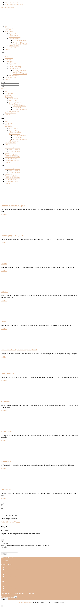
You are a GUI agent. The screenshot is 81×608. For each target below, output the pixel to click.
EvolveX (4, 292)
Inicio (6, 26)
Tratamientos (9, 28)
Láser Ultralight (7, 373)
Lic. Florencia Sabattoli (20, 44)
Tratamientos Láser (11, 158)
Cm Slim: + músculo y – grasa (13, 206)
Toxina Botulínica (14, 151)
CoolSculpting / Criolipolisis (12, 235)
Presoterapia (6, 461)
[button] (40, 53)
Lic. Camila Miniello (19, 40)
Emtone (4, 264)
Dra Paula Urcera (10, 47)
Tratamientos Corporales (12, 157)
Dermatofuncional (14, 38)
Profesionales (9, 31)
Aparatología (9, 153)
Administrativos (14, 46)
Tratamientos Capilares (12, 160)
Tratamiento (4, 543)
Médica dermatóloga (15, 37)
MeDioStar (5, 401)
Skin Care (8, 30)
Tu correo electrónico (7, 597)
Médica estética (13, 33)
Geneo (3, 322)
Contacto (7, 49)
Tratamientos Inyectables (12, 148)
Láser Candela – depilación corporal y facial (19, 350)
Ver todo (7, 162)
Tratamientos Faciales (11, 155)
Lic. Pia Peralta (17, 42)
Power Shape (6, 431)
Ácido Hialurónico (14, 149)
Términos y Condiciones (24, 602)
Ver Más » (4, 214)
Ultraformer (6, 489)
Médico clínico (13, 35)
